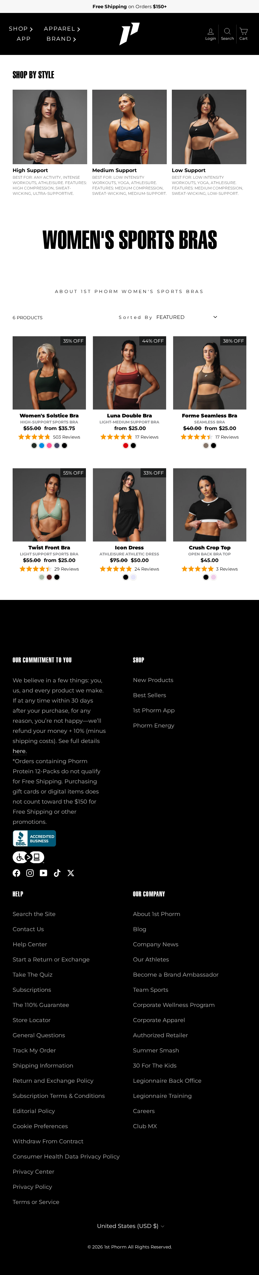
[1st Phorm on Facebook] (16, 873)
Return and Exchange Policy (53, 1080)
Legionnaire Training (162, 1095)
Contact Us (28, 929)
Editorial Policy (34, 1111)
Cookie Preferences (40, 1126)
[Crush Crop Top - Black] (206, 577)
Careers (144, 1111)
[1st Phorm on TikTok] (57, 873)
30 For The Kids (155, 1065)
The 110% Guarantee (41, 1005)
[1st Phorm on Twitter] (71, 873)
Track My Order (34, 1050)
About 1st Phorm (156, 914)
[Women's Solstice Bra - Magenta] (49, 445)
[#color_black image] (129, 505)
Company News (155, 944)
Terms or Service (36, 1202)
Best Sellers (149, 695)
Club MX (145, 1126)
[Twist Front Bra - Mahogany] (49, 577)
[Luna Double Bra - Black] (133, 445)
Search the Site (34, 914)
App (24, 38)
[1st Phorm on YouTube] (43, 873)
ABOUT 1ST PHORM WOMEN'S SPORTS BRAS (129, 291)
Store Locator (32, 1020)
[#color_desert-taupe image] (209, 373)
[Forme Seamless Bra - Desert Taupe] (206, 445)
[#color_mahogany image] (129, 373)
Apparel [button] (59, 28)
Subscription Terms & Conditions (59, 1095)
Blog (139, 929)
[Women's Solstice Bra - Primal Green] (34, 445)
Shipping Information (43, 1065)
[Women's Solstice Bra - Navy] (57, 445)
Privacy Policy (32, 1186)
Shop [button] (18, 28)
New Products (153, 680)
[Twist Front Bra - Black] (57, 577)
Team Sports (150, 989)
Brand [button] (58, 38)
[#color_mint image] (49, 505)
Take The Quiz (32, 974)
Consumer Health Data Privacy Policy (66, 1156)
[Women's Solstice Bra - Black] (64, 445)
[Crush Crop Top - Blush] (213, 577)
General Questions (39, 1035)
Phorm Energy (153, 725)
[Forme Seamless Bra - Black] (213, 445)
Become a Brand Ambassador (176, 974)
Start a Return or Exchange (51, 959)
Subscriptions (32, 989)
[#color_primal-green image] (49, 373)
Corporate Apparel (159, 1020)
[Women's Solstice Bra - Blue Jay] (42, 445)
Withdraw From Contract (48, 1141)
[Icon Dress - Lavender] (133, 577)
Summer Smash (156, 1050)
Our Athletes (151, 959)
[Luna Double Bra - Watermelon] (126, 445)
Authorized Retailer (160, 1035)
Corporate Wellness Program (174, 1005)
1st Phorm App (154, 710)
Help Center (30, 944)
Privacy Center (33, 1171)
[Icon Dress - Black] (126, 577)
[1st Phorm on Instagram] (30, 873)
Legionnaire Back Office (167, 1080)
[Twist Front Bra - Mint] (42, 577)
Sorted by (136, 317)
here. (20, 751)
